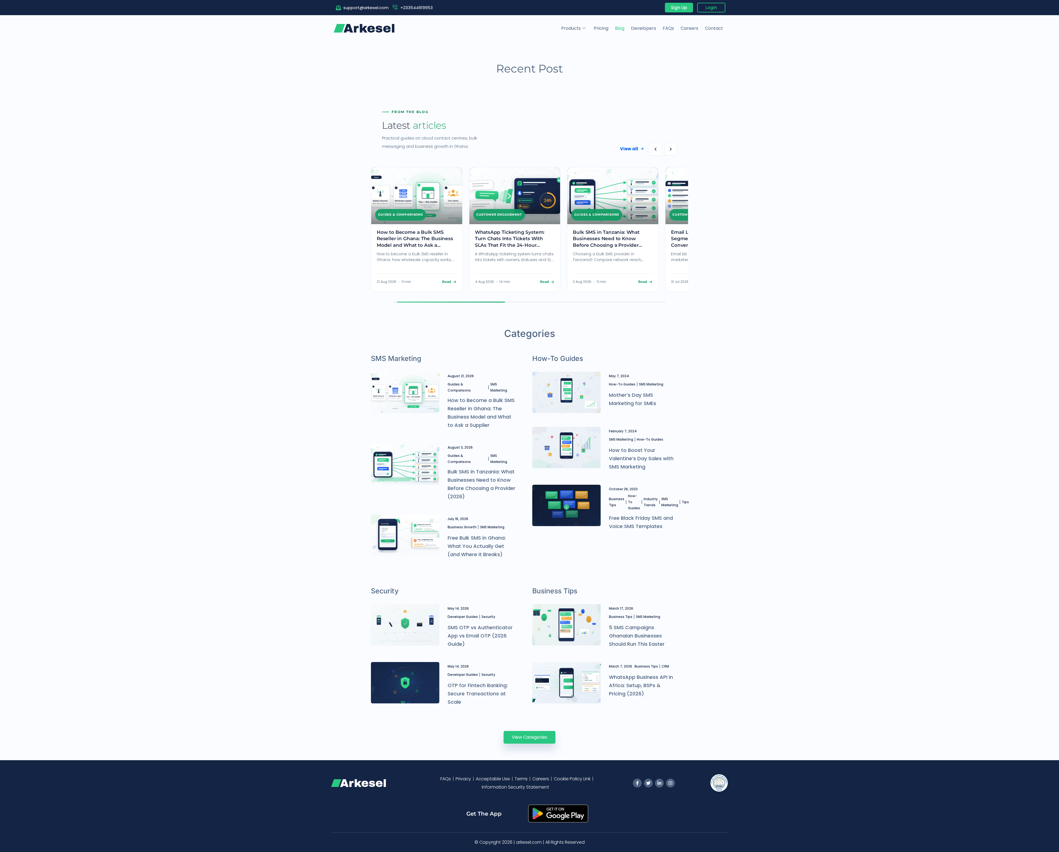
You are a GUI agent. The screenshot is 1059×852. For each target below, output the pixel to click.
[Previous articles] (655, 149)
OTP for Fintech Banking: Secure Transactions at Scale (478, 693)
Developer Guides (463, 616)
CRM (665, 666)
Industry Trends (651, 502)
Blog (619, 28)
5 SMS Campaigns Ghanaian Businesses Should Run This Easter (637, 635)
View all (629, 149)
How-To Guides (622, 384)
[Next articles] (670, 149)
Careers (689, 28)
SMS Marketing (498, 387)
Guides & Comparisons (459, 387)
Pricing (601, 28)
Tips (685, 502)
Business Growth (462, 527)
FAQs (668, 28)
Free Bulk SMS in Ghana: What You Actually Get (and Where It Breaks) (477, 546)
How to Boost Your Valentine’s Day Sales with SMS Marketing (641, 458)
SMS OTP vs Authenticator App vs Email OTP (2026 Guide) (480, 635)
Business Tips (616, 502)
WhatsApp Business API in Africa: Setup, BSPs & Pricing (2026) (641, 685)
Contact (714, 28)
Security (488, 616)
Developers (643, 28)
